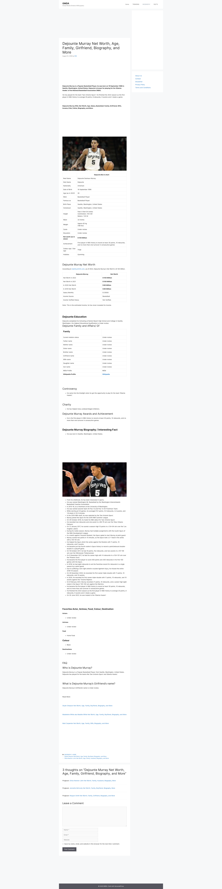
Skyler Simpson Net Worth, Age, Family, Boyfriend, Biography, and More (87, 706)
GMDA (65, 3)
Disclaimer (138, 82)
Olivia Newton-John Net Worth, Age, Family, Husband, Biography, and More (86, 758)
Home (127, 4)
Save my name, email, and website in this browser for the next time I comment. (92, 844)
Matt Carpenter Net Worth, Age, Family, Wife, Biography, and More (85, 723)
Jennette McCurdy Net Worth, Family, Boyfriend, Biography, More (92, 788)
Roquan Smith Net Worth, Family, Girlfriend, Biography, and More (92, 796)
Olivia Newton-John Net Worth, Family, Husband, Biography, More (93, 781)
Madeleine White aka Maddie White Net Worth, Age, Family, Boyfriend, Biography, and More (94, 714)
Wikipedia (106, 374)
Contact (138, 79)
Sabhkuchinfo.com (78, 269)
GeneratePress (119, 886)
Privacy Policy (140, 85)
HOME (74, 754)
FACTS (156, 4)
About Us (138, 76)
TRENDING (136, 4)
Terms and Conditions (143, 87)
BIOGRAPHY (146, 4)
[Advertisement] (91, 23)
